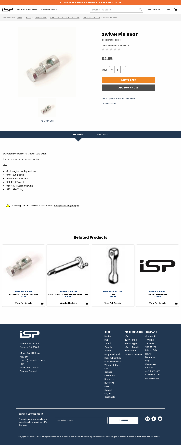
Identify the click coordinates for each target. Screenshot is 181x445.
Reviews (102, 134)
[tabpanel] (23, 275)
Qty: (104, 69)
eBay (127, 336)
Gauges (108, 372)
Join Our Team (152, 371)
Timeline (149, 339)
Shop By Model (49, 9)
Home (19, 17)
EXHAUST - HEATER (91, 17)
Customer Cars (152, 374)
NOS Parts (109, 382)
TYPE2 (28, 17)
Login (167, 9)
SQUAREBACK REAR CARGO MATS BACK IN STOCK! (90, 2)
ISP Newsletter (152, 378)
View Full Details (23, 303)
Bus (106, 339)
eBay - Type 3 (132, 347)
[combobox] (116, 10)
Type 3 (107, 343)
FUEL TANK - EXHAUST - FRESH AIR (64, 17)
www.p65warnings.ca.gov (66, 205)
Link (113, 294)
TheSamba (130, 350)
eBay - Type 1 (131, 339)
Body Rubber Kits (112, 358)
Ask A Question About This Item (118, 98)
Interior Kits (109, 375)
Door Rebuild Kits (112, 361)
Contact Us (153, 9)
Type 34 (108, 347)
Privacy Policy (152, 350)
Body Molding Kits (112, 354)
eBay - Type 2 (132, 343)
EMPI (106, 386)
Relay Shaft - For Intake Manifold (68, 294)
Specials (108, 390)
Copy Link (48, 121)
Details (78, 134)
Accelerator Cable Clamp (23, 294)
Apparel (108, 350)
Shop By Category (27, 9)
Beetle (107, 336)
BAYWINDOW (41, 17)
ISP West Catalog (133, 354)
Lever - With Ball (157, 294)
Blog (147, 360)
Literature (109, 379)
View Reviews (109, 103)
